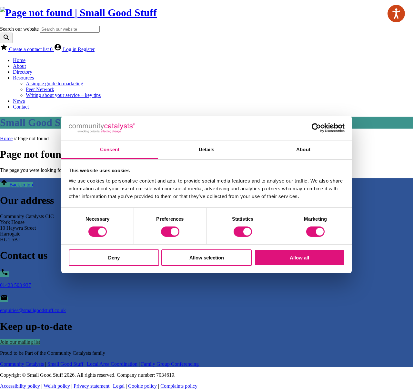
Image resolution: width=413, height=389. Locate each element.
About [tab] (303, 149)
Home (19, 60)
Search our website (19, 29)
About (19, 66)
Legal (119, 386)
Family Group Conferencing (170, 364)
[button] (16, 184)
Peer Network (40, 89)
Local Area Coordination (112, 364)
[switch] (170, 231)
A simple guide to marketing (54, 83)
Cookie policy (142, 386)
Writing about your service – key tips (63, 95)
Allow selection (206, 257)
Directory (22, 72)
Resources (23, 77)
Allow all (299, 257)
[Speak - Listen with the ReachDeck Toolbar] (396, 13)
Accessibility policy (20, 386)
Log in (70, 49)
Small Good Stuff (65, 364)
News (19, 101)
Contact (21, 107)
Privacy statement (91, 386)
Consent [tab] (109, 149)
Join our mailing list (20, 342)
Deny (114, 257)
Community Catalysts (22, 364)
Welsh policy (57, 386)
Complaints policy (178, 386)
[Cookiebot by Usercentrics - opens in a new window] (316, 128)
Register (86, 49)
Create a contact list (31, 49)
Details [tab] (207, 149)
